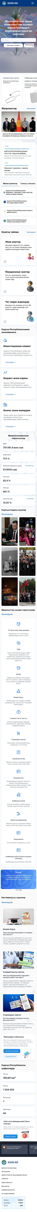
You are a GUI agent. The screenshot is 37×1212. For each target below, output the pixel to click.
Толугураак (9, 362)
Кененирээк (7, 514)
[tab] (10, 183)
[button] (18, 624)
